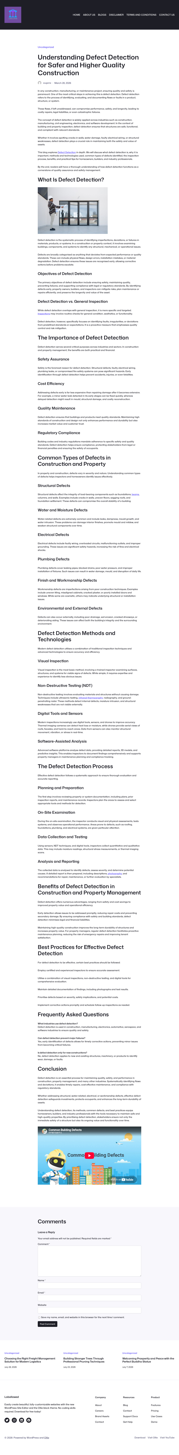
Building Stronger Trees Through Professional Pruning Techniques (83, 1360)
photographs (115, 873)
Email (41, 1292)
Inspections (44, 313)
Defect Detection (67, 152)
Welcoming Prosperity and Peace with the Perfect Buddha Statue (148, 1360)
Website (42, 1304)
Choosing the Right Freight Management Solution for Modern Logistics (29, 1360)
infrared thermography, (91, 697)
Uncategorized (46, 47)
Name (41, 1280)
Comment (44, 1244)
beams (135, 494)
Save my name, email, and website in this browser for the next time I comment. (82, 1317)
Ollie (46, 1437)
